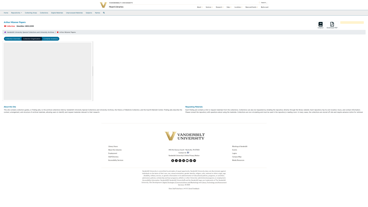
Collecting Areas (31, 13)
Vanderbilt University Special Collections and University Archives (30, 32)
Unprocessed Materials (74, 13)
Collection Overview (12, 39)
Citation (320, 28)
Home (6, 13)
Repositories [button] (16, 13)
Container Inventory (50, 39)
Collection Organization (31, 39)
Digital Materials (57, 13)
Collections (44, 13)
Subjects (89, 13)
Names (97, 13)
